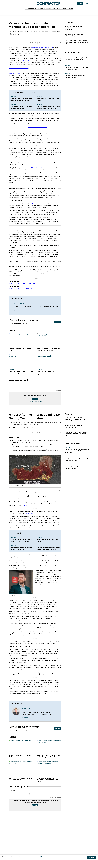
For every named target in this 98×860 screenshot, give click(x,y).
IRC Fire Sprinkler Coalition (38, 162)
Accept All (91, 857)
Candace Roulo (13, 38)
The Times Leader (37, 196)
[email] (40, 43)
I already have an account (35, 388)
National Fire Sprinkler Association (37, 124)
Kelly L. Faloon (13, 414)
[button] (10, 4)
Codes (39, 12)
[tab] (13, 371)
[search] (12, 4)
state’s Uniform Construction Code (18, 68)
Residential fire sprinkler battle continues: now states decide (26, 270)
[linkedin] (32, 43)
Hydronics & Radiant (49, 12)
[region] (35, 374)
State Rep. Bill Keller (14, 71)
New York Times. (29, 497)
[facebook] (30, 43)
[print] (60, 43)
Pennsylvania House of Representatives (41, 47)
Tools (67, 12)
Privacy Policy (43, 856)
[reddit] (37, 43)
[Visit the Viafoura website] (58, 377)
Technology (60, 12)
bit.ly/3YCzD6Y (26, 492)
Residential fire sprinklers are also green (20, 275)
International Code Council (27, 60)
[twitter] (35, 43)
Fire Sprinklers (12, 19)
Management (32, 12)
